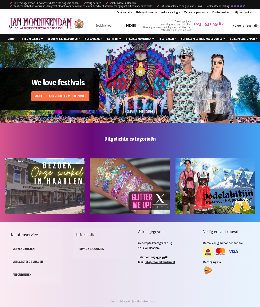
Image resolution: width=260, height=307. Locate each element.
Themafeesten (31, 38)
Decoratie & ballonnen (62, 38)
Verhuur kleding (169, 12)
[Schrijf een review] (238, 6)
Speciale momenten (138, 38)
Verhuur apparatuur (195, 12)
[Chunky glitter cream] (130, 186)
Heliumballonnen (145, 12)
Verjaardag (92, 38)
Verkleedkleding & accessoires (202, 38)
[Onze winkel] (45, 186)
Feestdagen (166, 38)
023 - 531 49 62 (209, 23)
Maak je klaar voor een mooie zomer (60, 96)
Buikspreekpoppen (242, 38)
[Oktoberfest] (215, 186)
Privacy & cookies (91, 249)
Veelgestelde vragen (28, 262)
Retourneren (22, 275)
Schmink (112, 38)
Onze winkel (123, 12)
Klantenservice (220, 12)
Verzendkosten (24, 249)
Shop (11, 38)
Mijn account (242, 12)
